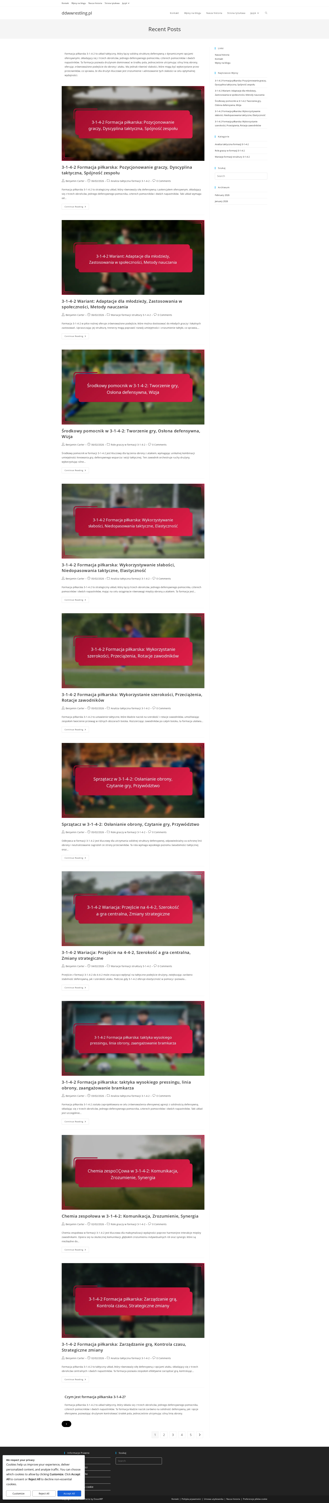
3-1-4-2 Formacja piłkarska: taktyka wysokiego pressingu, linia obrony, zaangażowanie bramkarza (126, 1085)
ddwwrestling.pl (77, 13)
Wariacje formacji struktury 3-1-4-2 (131, 315)
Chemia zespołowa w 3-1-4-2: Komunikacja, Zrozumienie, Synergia (130, 1216)
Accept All (69, 1493)
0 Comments (163, 181)
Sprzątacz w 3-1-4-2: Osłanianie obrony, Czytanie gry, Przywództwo (130, 824)
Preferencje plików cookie (255, 1499)
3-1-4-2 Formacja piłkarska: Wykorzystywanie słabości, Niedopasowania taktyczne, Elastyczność (118, 567)
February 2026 (222, 195)
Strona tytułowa (112, 3)
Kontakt (65, 3)
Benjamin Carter (75, 181)
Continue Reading (77, 207)
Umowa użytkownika (213, 1499)
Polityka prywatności (191, 1499)
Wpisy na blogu (78, 3)
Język (124, 3)
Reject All (44, 1493)
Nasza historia (95, 3)
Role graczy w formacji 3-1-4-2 (128, 444)
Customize (19, 1493)
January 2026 (221, 201)
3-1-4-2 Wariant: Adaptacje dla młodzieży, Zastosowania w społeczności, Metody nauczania (122, 304)
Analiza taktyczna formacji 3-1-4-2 (130, 181)
